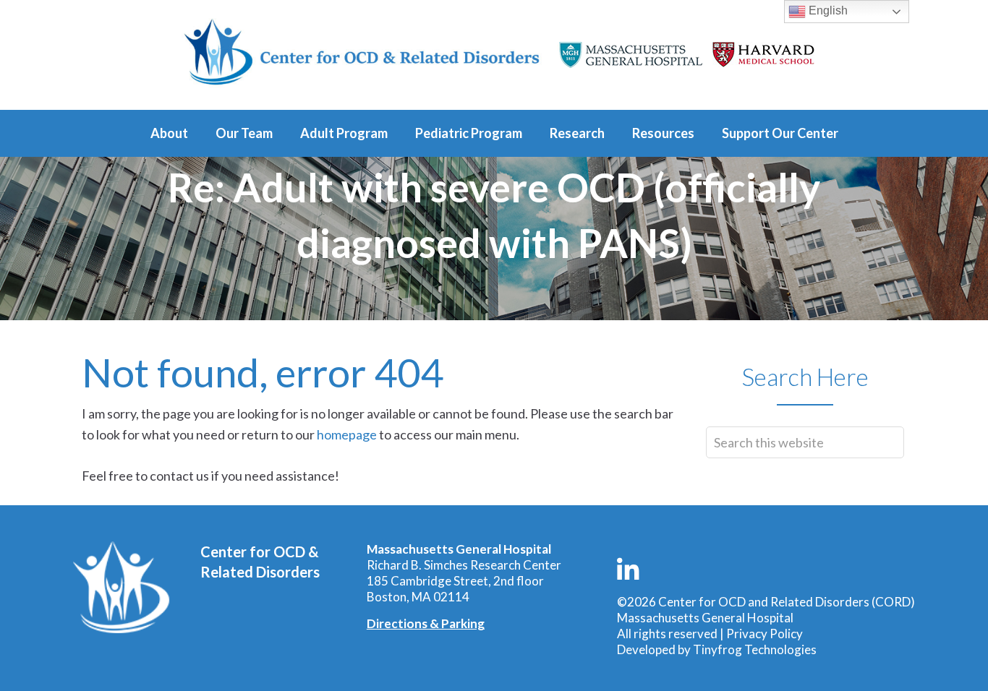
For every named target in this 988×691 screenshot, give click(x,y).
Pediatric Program (468, 133)
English (827, 10)
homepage (347, 434)
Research (577, 133)
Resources (663, 133)
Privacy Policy (764, 633)
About (169, 133)
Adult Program (344, 133)
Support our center (780, 133)
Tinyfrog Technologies (755, 649)
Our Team (244, 133)
